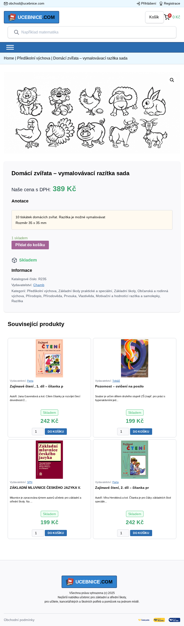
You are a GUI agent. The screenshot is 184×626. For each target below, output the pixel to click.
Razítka (17, 301)
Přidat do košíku (30, 245)
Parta (30, 380)
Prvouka (70, 296)
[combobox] (95, 32)
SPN (29, 482)
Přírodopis (33, 296)
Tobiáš (116, 380)
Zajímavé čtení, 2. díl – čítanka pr (122, 488)
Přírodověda (52, 296)
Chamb (38, 285)
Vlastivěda (86, 296)
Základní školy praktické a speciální (85, 291)
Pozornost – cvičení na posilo (119, 386)
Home (9, 58)
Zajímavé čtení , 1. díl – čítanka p (36, 386)
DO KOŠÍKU (56, 431)
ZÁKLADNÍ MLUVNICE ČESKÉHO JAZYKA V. (45, 488)
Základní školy (125, 291)
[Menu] (10, 47)
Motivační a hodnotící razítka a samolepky (128, 296)
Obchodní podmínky (19, 620)
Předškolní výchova (33, 58)
